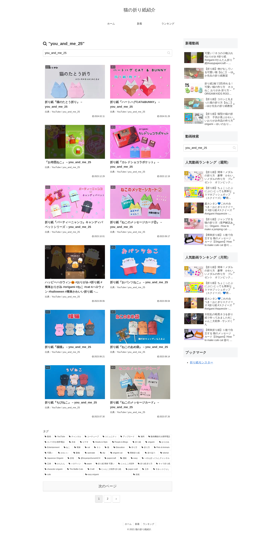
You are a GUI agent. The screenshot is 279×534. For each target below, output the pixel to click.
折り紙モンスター (201, 362)
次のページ (107, 486)
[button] (169, 53)
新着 (137, 524)
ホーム (128, 524)
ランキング (148, 524)
